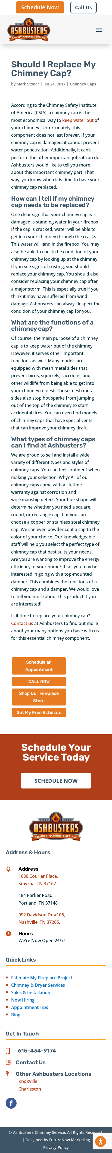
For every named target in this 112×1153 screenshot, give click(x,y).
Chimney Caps (83, 84)
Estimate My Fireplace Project (41, 978)
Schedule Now (40, 7)
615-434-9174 (37, 1050)
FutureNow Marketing (69, 1139)
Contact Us (31, 1062)
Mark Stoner (28, 84)
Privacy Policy (56, 1147)
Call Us (83, 7)
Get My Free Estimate (39, 712)
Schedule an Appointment (39, 665)
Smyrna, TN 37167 (37, 883)
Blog (15, 1015)
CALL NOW (39, 681)
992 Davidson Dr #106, (41, 915)
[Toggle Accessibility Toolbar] (101, 1141)
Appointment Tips (29, 1007)
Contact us (22, 623)
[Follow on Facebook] (11, 1103)
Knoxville (27, 1081)
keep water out (78, 120)
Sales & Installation (30, 992)
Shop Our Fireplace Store (39, 697)
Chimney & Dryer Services (38, 985)
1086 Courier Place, (38, 876)
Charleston (29, 1089)
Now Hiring (23, 1000)
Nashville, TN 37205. (39, 922)
